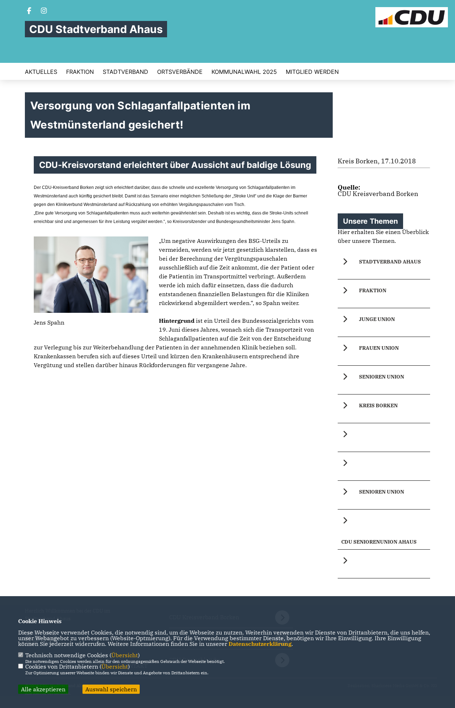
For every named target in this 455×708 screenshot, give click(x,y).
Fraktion (80, 72)
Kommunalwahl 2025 (244, 72)
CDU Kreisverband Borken (378, 194)
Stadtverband (125, 72)
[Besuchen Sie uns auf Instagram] (44, 11)
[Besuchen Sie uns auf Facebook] (29, 11)
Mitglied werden (312, 72)
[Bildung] (384, 437)
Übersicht (124, 655)
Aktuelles (41, 72)
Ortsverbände (180, 72)
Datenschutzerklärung (260, 643)
